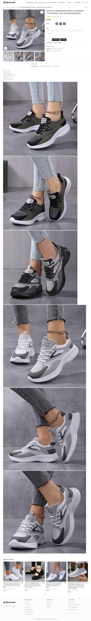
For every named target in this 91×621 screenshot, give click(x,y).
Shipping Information (29, 611)
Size (47, 28)
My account (49, 602)
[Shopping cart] (87, 2)
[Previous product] (84, 7)
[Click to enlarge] (5, 48)
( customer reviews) (56, 16)
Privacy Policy (28, 604)
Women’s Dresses (72, 602)
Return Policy (27, 607)
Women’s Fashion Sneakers (74, 604)
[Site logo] (9, 2)
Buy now (63, 39)
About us (27, 602)
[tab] (34, 66)
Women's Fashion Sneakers (12, 7)
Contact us (48, 604)
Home (4, 7)
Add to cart (55, 39)
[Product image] (13, 572)
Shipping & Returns (29, 609)
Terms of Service (28, 614)
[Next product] (87, 7)
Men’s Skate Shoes (72, 609)
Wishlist (48, 607)
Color (47, 23)
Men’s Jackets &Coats (73, 607)
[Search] (82, 2)
